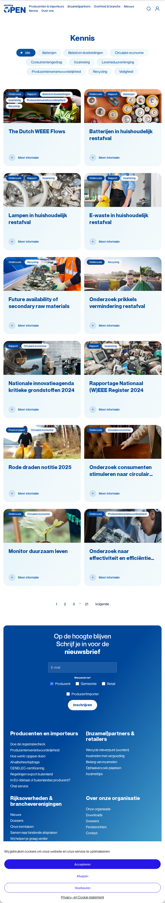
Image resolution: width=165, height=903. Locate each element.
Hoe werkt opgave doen (27, 756)
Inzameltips (94, 774)
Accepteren (82, 864)
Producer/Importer (85, 694)
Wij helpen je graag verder (29, 838)
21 (86, 604)
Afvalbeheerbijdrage (25, 762)
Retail (111, 684)
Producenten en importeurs (44, 733)
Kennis (33, 10)
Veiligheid (126, 71)
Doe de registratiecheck (27, 744)
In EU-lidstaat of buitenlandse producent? (40, 780)
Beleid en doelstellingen (85, 53)
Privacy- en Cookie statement (82, 897)
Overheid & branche (107, 6)
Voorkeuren (82, 888)
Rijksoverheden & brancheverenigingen (36, 801)
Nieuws (129, 6)
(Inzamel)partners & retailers (110, 736)
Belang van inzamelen (101, 762)
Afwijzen (82, 876)
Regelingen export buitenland (31, 774)
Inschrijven (82, 705)
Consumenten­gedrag (46, 62)
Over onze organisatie (113, 798)
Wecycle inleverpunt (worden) (107, 750)
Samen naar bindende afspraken (33, 832)
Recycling (100, 71)
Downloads (94, 815)
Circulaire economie (129, 53)
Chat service (19, 786)
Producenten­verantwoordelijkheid (35, 750)
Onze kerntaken (22, 826)
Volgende (102, 604)
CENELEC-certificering (27, 768)
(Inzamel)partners (78, 6)
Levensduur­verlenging (118, 62)
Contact (92, 833)
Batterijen (49, 53)
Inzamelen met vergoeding (105, 756)
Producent (62, 684)
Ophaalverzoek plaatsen (103, 768)
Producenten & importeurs (46, 6)
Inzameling (82, 62)
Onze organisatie (98, 809)
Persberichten (96, 827)
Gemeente (89, 684)
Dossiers (16, 820)
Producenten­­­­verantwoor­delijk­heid (56, 71)
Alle (27, 53)
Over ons (47, 10)
